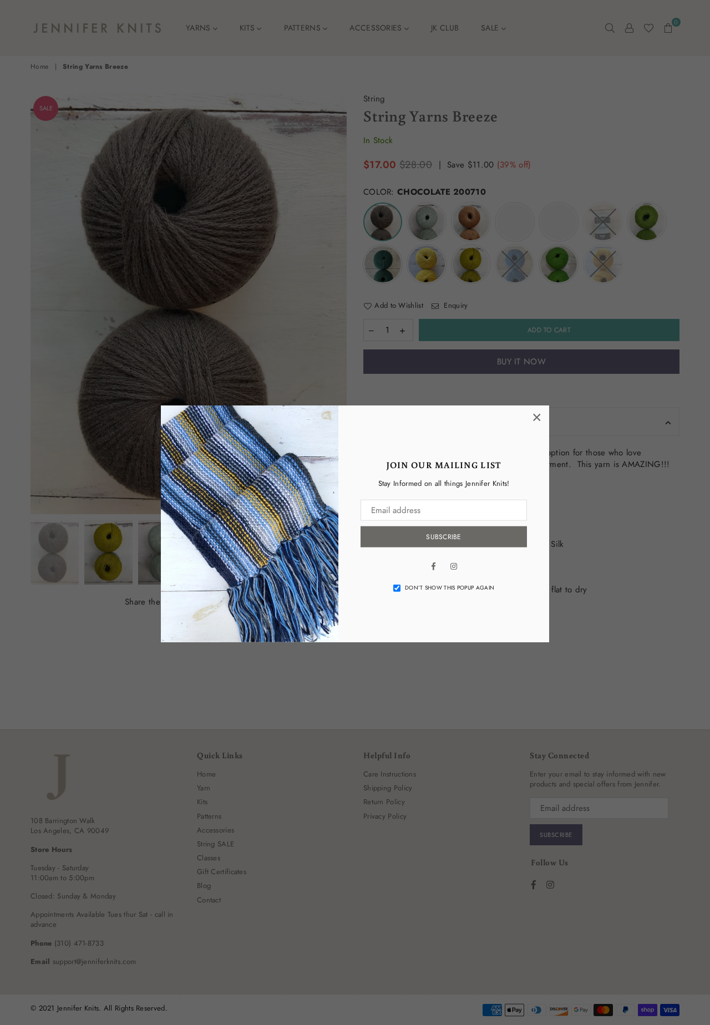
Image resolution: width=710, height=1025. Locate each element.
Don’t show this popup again (449, 588)
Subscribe (443, 537)
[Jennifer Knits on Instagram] (454, 566)
